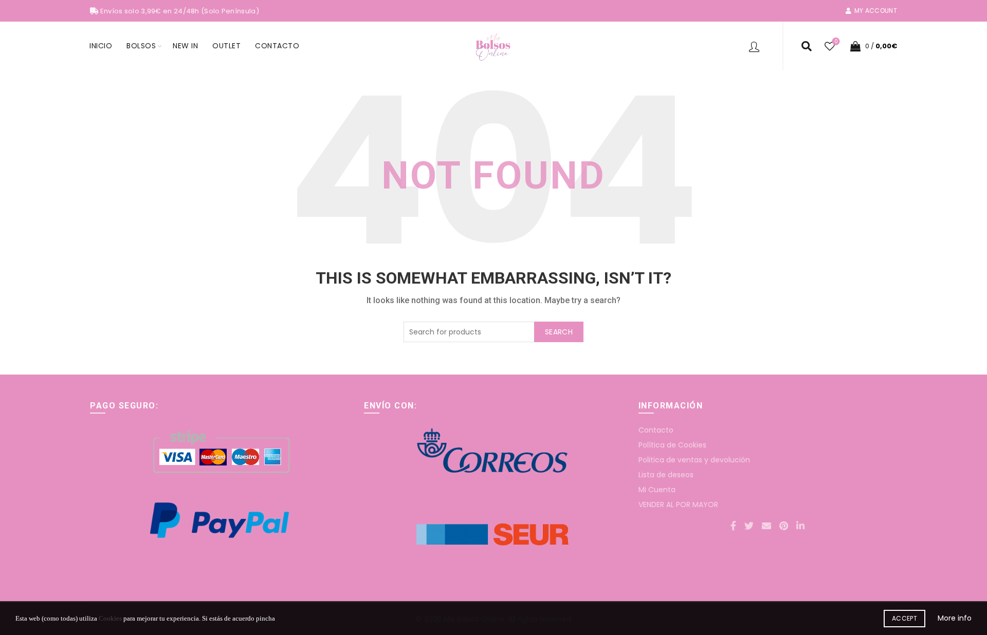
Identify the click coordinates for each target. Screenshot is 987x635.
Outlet (226, 46)
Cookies (110, 618)
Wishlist (835, 42)
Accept (904, 618)
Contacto (277, 46)
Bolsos (141, 46)
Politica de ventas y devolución (694, 460)
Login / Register (755, 46)
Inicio (100, 46)
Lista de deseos (665, 475)
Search (559, 332)
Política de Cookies (672, 445)
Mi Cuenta (656, 489)
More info (955, 618)
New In (185, 46)
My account (875, 10)
